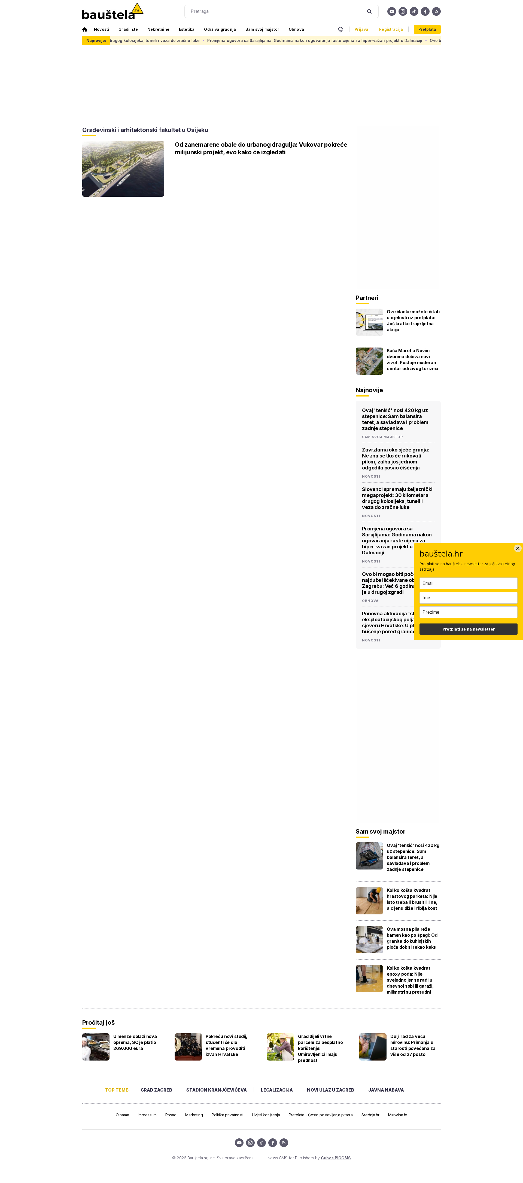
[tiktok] (414, 11)
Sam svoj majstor (262, 29)
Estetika (186, 29)
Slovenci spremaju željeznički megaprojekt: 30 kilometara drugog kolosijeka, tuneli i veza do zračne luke (397, 498)
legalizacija (277, 1090)
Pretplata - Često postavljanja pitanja (321, 1115)
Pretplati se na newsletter (469, 629)
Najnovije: (96, 40)
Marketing (194, 1115)
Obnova (296, 29)
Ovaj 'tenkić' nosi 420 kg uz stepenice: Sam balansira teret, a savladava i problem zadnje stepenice (395, 419)
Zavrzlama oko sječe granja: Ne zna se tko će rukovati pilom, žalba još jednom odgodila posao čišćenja (395, 459)
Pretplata (427, 29)
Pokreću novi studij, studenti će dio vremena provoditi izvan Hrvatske (226, 1045)
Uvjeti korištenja (266, 1115)
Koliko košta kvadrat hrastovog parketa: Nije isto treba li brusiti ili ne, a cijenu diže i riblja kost (412, 899)
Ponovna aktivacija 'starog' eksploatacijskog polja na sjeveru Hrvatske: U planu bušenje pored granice (395, 622)
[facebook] (425, 11)
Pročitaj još (98, 1022)
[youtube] (391, 11)
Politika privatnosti (227, 1115)
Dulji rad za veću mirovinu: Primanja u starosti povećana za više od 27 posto (413, 1045)
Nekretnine (158, 29)
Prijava (361, 29)
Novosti (101, 29)
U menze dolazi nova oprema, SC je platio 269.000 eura (135, 1042)
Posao (171, 1115)
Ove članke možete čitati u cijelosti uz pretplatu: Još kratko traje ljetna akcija (413, 320)
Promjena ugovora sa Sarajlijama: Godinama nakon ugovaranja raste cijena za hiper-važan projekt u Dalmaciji (280, 40)
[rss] (436, 11)
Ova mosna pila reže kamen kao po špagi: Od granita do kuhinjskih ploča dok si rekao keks (412, 938)
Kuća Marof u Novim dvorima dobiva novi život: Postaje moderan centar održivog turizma (412, 359)
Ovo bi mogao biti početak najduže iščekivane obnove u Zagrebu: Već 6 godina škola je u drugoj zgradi (396, 583)
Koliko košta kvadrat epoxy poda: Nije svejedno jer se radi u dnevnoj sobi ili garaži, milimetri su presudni (410, 980)
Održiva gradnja (220, 29)
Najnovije (369, 390)
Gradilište (128, 29)
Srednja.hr (370, 1115)
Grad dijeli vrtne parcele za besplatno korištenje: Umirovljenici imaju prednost (320, 1048)
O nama (122, 1115)
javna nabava (386, 1090)
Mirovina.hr (397, 1115)
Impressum (147, 1115)
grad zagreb (156, 1090)
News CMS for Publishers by (309, 1158)
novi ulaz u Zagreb (330, 1090)
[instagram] (403, 11)
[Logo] (113, 11)
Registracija (391, 29)
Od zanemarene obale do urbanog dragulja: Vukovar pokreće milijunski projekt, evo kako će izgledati (261, 148)
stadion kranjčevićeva (216, 1090)
